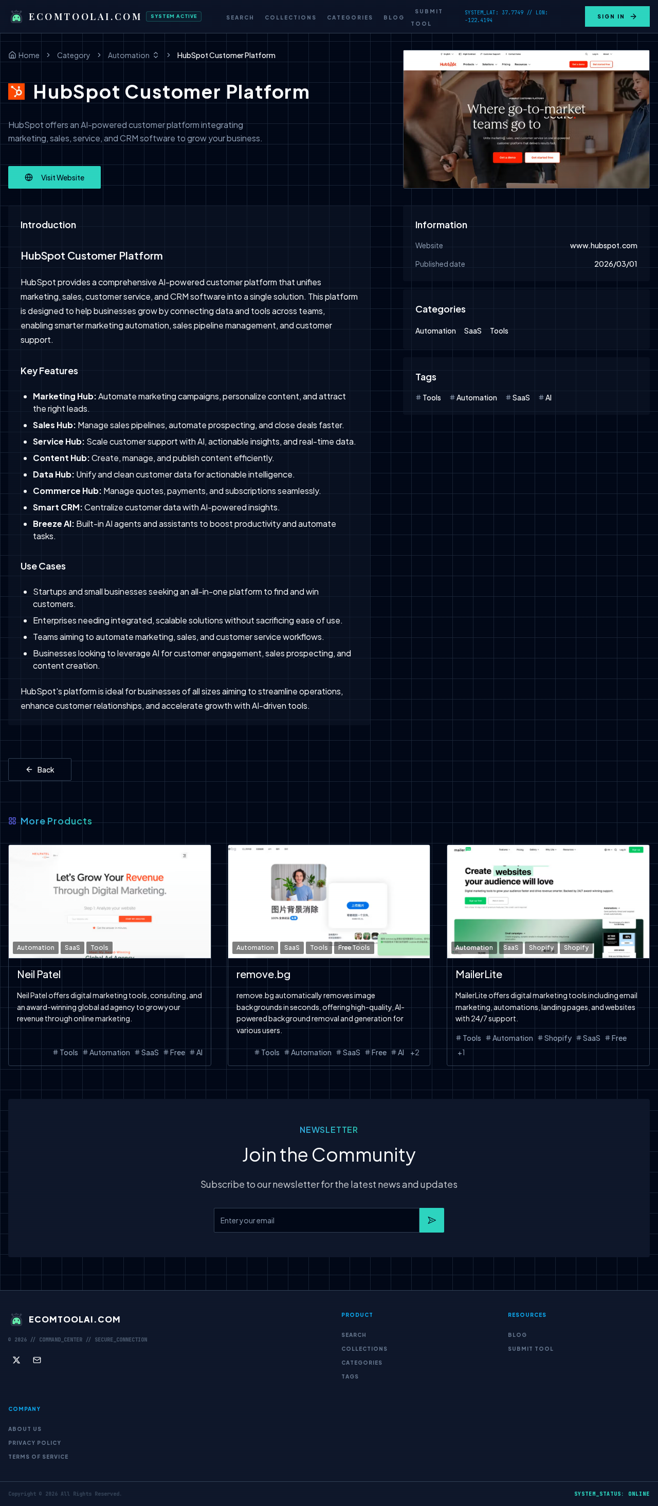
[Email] (37, 1360)
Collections (291, 17)
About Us (25, 1429)
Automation (129, 55)
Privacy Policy (34, 1443)
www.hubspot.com (603, 245)
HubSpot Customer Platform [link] (226, 55)
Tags (350, 1376)
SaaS (473, 330)
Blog (394, 17)
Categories (350, 17)
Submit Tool (427, 17)
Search (240, 17)
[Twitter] (16, 1360)
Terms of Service (38, 1457)
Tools (499, 330)
